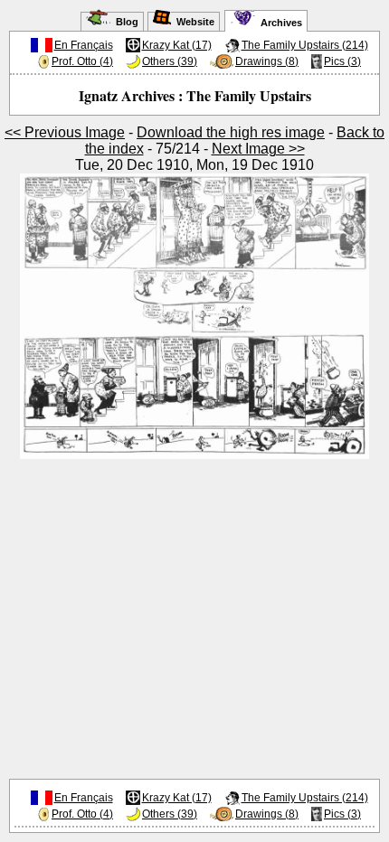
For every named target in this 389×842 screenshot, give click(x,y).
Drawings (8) (267, 61)
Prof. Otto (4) (82, 61)
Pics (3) (342, 61)
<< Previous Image (65, 132)
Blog (124, 21)
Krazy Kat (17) (177, 45)
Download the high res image (231, 132)
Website (192, 21)
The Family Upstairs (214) (305, 45)
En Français (83, 45)
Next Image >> (258, 148)
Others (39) (169, 61)
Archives (278, 22)
